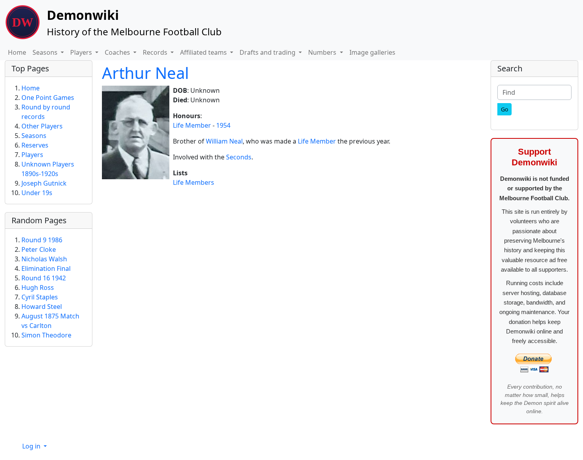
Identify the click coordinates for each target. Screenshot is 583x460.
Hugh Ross (37, 287)
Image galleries (372, 52)
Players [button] (82, 52)
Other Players (42, 126)
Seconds (238, 157)
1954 (223, 125)
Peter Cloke (38, 249)
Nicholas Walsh (44, 259)
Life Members (193, 182)
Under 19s (36, 192)
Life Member (192, 125)
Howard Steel (41, 306)
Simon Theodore (46, 335)
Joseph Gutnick (44, 183)
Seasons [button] (46, 52)
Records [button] (156, 52)
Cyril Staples (39, 297)
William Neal (224, 141)
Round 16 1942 (43, 278)
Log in (32, 446)
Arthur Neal (145, 73)
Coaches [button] (118, 52)
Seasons (33, 135)
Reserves (34, 145)
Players (32, 154)
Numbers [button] (323, 52)
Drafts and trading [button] (268, 52)
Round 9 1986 (41, 240)
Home (17, 52)
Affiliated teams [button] (204, 52)
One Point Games (47, 97)
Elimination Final (46, 268)
